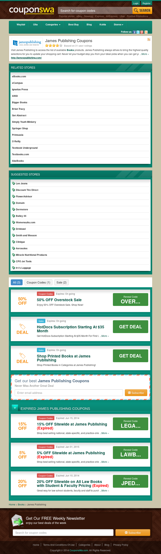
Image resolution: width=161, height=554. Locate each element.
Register (147, 3)
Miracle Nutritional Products (31, 255)
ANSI (15, 96)
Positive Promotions (137, 16)
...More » (144, 53)
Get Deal (130, 326)
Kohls (103, 24)
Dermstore (22, 209)
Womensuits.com (25, 222)
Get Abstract (19, 115)
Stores (117, 24)
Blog (89, 24)
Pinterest (141, 32)
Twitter (138, 32)
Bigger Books (19, 102)
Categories (52, 24)
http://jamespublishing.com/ (26, 57)
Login (135, 3)
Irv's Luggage (23, 268)
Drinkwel (21, 229)
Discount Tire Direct (27, 190)
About (97, 544)
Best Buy (73, 24)
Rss (146, 32)
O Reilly (16, 141)
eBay (79, 16)
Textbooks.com (20, 154)
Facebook (134, 32)
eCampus (17, 83)
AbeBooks (18, 161)
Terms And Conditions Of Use (59, 544)
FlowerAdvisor (24, 196)
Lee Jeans (21, 183)
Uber (122, 16)
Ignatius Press (20, 89)
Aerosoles (21, 248)
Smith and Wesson (26, 235)
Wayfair (21, 24)
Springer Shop (20, 128)
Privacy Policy (120, 544)
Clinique (20, 242)
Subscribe (137, 393)
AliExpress (111, 16)
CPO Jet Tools (24, 261)
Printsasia (17, 135)
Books (70, 50)
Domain (20, 203)
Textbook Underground (25, 148)
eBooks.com (19, 76)
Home (12, 504)
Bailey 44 (21, 216)
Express (99, 16)
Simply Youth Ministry (24, 122)
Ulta (35, 24)
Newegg (88, 16)
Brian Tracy (18, 109)
